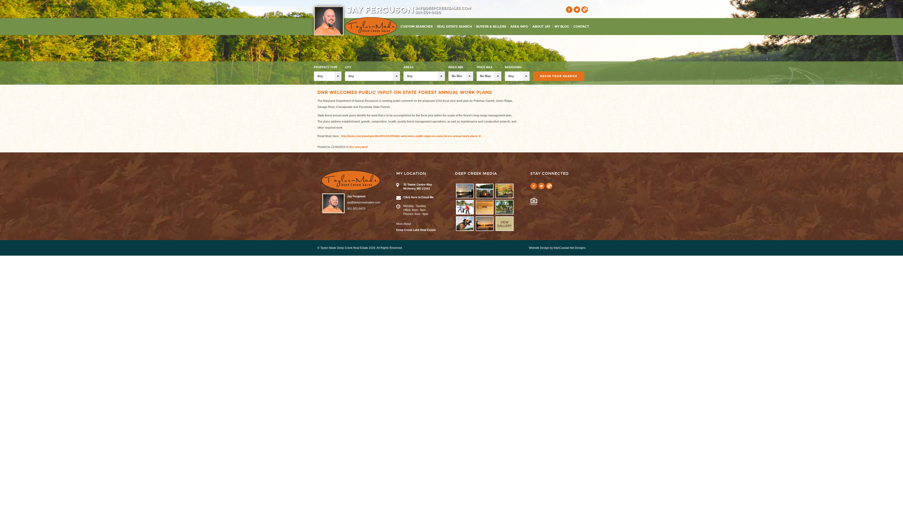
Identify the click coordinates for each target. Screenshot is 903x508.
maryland (361, 147)
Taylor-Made (350, 180)
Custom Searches (416, 26)
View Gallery (504, 224)
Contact (581, 26)
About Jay (541, 26)
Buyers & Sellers (491, 26)
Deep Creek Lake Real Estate (416, 230)
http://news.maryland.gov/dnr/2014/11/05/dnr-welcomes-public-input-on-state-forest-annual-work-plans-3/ (411, 136)
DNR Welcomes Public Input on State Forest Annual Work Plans (404, 92)
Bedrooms (513, 67)
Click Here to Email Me (418, 197)
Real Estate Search (454, 26)
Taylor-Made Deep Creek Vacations (371, 27)
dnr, (351, 147)
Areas (409, 67)
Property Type (325, 67)
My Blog (561, 26)
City (348, 67)
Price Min (455, 67)
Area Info (519, 26)
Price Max (484, 67)
